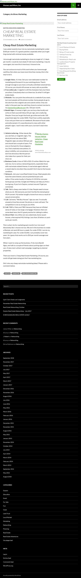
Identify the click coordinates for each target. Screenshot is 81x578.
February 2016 (8, 415)
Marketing (21, 28)
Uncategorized (8, 540)
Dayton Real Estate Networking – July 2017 (17, 311)
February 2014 (8, 461)
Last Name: (60, 35)
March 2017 (7, 381)
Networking (18, 329)
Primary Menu (78, 5)
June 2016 (6, 404)
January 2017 (7, 385)
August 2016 (7, 396)
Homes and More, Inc (12, 5)
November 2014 (8, 442)
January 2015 (7, 438)
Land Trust (6, 513)
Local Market (7, 517)
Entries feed (7, 558)
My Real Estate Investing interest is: (67, 44)
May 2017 (6, 373)
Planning (6, 529)
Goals (5, 510)
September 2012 (8, 469)
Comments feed (8, 562)
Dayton (6, 28)
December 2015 (8, 423)
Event (5, 498)
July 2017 (6, 369)
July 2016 (6, 400)
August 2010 (7, 477)
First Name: (61, 27)
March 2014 (7, 457)
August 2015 (7, 431)
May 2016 (6, 408)
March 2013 (7, 465)
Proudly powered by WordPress (12, 575)
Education (13, 28)
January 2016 (7, 419)
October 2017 (7, 366)
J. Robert (6, 336)
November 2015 (8, 427)
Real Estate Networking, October (14, 307)
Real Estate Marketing (30, 273)
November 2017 (8, 362)
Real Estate (6, 533)
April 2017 (6, 377)
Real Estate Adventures (10, 536)
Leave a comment (26, 39)
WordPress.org (8, 566)
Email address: (62, 20)
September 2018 (8, 358)
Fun (4, 506)
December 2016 (8, 389)
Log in (5, 554)
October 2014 (7, 446)
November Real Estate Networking (14, 303)
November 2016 (8, 392)
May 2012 (6, 473)
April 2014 (6, 454)
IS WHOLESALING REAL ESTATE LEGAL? (16, 315)
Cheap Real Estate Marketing (19, 33)
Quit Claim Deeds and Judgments (14, 299)
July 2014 (6, 450)
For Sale (5, 502)
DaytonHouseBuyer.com (17, 108)
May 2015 (6, 434)
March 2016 (7, 412)
